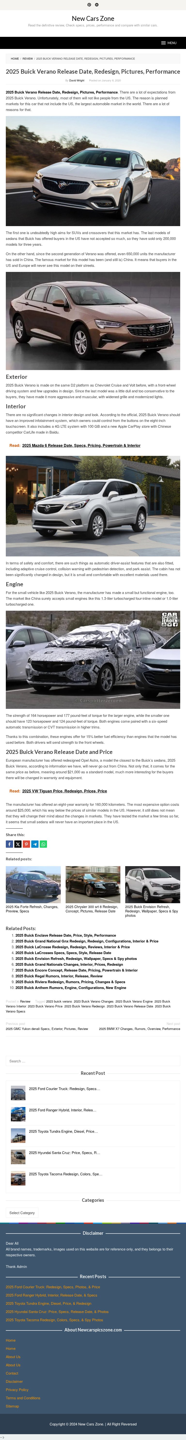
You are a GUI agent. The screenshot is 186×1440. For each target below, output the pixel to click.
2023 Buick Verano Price (45, 1006)
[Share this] (9, 844)
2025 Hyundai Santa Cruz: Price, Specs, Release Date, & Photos (57, 1311)
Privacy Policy (17, 1389)
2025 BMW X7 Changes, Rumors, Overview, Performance (139, 1026)
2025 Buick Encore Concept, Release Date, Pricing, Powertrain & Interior (77, 970)
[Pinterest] (89, 5)
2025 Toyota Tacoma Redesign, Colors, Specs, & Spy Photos (54, 1319)
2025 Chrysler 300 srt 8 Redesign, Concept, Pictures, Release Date (92, 908)
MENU (172, 43)
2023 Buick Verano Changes (94, 1001)
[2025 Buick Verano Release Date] (93, 505)
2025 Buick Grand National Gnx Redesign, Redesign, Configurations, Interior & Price (87, 941)
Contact (12, 1373)
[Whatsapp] (43, 844)
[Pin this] (26, 844)
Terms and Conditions (23, 1397)
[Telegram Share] (35, 844)
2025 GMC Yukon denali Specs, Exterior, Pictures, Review (47, 1026)
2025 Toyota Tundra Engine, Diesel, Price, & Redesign (48, 1303)
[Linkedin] (97, 5)
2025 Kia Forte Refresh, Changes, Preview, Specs (32, 908)
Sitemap (12, 1405)
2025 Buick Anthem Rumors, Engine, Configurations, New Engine (71, 987)
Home (11, 1340)
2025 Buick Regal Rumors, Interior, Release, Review (59, 976)
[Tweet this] (18, 844)
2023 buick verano (59, 1001)
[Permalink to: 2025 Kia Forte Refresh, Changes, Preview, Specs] (33, 884)
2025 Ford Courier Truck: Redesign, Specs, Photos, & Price (53, 1286)
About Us (13, 1356)
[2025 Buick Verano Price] (93, 659)
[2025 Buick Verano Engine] (93, 170)
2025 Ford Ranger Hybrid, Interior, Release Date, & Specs (51, 1295)
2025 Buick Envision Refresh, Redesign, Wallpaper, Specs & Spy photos (151, 911)
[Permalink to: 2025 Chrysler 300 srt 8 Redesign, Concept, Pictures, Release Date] (93, 884)
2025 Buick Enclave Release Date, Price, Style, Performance (66, 935)
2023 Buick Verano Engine (134, 1001)
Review (25, 1001)
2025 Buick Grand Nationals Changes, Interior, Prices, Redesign (69, 964)
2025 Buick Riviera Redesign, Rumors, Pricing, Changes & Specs (70, 981)
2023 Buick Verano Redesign (84, 1006)
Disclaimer (14, 1381)
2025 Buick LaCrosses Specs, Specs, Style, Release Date (63, 952)
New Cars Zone (93, 18)
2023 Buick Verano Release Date (130, 1006)
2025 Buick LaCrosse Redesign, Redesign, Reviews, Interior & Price (73, 946)
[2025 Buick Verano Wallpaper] (93, 320)
